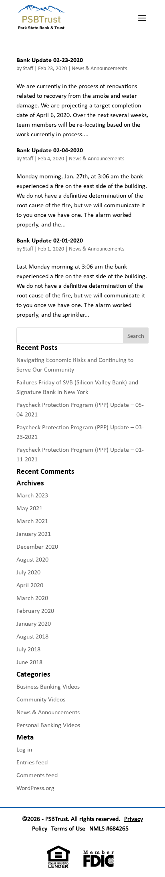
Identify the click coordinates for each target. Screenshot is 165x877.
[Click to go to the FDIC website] (96, 865)
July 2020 (28, 572)
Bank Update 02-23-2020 (49, 60)
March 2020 (32, 598)
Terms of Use (68, 828)
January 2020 (33, 623)
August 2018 (32, 636)
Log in (24, 749)
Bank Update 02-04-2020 (49, 150)
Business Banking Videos (48, 686)
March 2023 (32, 495)
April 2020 (29, 585)
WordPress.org (35, 788)
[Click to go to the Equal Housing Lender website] (56, 865)
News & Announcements (99, 68)
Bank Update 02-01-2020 (49, 240)
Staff (28, 68)
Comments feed (37, 775)
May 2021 (29, 508)
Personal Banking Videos (48, 725)
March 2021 (32, 521)
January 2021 (33, 533)
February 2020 (35, 610)
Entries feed (32, 762)
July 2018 (28, 649)
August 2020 (32, 559)
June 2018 (29, 662)
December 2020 (37, 546)
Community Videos (40, 699)
